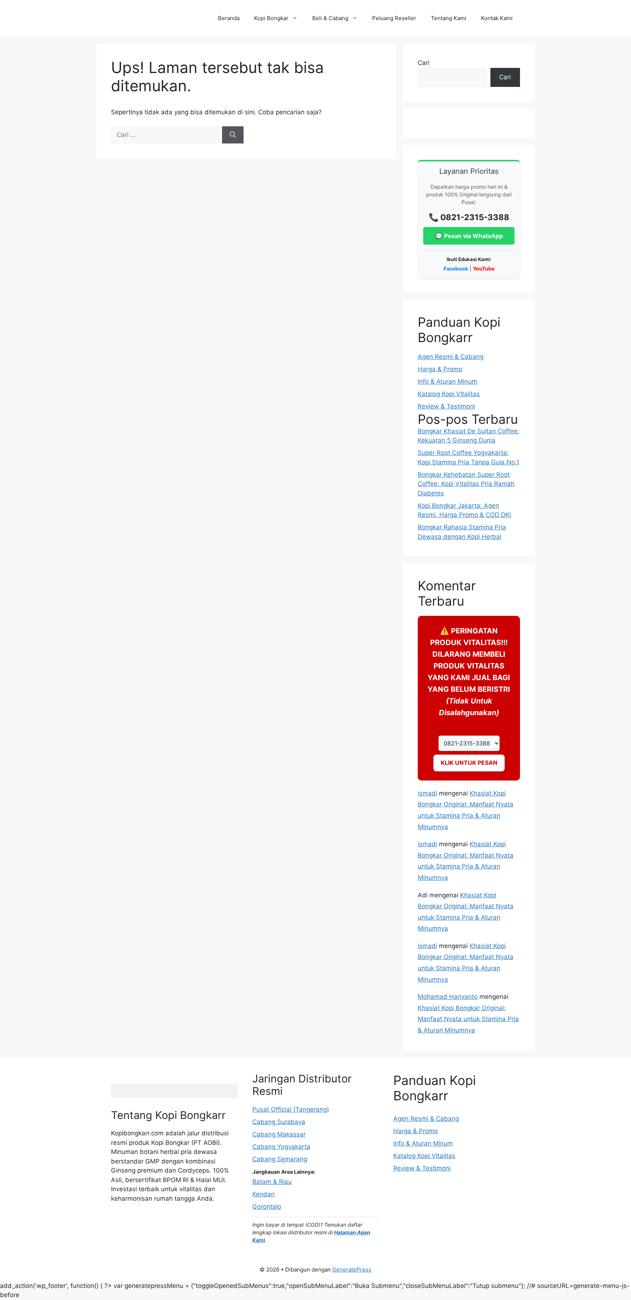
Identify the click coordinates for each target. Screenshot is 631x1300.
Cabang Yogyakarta (281, 1146)
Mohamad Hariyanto (448, 996)
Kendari (263, 1194)
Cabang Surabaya (278, 1121)
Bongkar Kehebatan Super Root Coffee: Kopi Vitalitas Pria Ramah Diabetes (466, 484)
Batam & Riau (272, 1181)
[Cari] (233, 135)
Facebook (456, 268)
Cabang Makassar (279, 1134)
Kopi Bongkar (271, 18)
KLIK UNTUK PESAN (469, 762)
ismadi (427, 793)
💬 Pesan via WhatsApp (469, 235)
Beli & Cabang (330, 18)
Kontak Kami (497, 18)
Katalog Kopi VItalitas (449, 394)
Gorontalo (266, 1206)
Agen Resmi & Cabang (450, 356)
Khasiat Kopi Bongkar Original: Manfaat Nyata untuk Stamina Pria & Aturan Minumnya (468, 1019)
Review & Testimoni (446, 406)
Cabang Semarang (279, 1159)
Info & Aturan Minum (447, 381)
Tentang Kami (448, 18)
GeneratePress (351, 1269)
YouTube (483, 268)
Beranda (229, 18)
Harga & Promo (440, 369)
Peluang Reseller (394, 18)
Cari (423, 62)
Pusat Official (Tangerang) (290, 1109)
